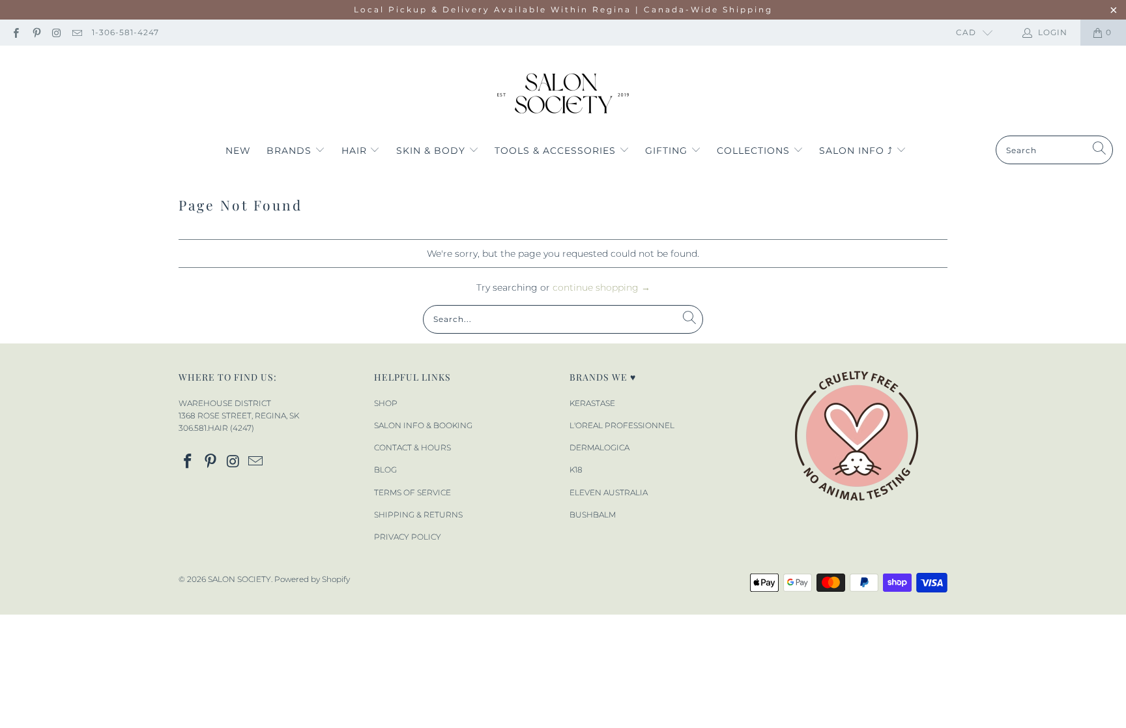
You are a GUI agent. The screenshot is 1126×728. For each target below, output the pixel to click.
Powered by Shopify (312, 579)
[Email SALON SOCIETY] (76, 32)
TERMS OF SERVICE (412, 492)
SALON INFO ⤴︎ (857, 150)
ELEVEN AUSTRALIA (609, 492)
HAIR (355, 150)
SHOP (385, 403)
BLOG (385, 469)
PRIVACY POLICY (407, 537)
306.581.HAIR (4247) (216, 428)
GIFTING (668, 150)
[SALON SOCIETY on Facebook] (15, 32)
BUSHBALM (593, 514)
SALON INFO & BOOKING (423, 425)
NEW (238, 150)
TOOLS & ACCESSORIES (557, 150)
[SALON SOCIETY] (563, 94)
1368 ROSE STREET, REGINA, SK (239, 415)
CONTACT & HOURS (412, 447)
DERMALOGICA (599, 447)
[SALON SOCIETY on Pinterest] (35, 32)
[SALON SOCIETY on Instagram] (56, 32)
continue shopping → (601, 287)
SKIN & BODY (432, 150)
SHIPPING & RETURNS (418, 514)
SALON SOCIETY (239, 579)
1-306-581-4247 (125, 32)
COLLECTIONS (755, 150)
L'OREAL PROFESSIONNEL (622, 425)
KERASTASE (592, 403)
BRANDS (291, 150)
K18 (576, 469)
